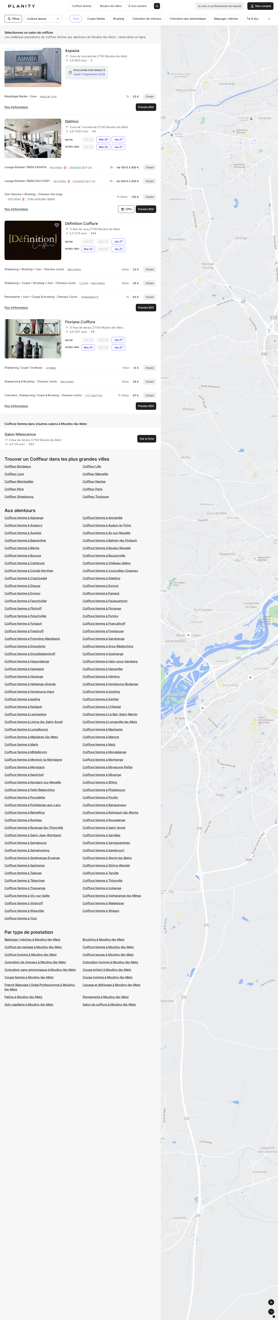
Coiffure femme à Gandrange (103, 639)
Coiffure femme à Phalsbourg (104, 790)
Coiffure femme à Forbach (23, 623)
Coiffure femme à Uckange (102, 888)
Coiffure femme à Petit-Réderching (30, 790)
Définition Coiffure (81, 223)
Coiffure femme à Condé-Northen (29, 571)
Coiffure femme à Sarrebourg (26, 843)
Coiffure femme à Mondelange (104, 752)
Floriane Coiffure (80, 322)
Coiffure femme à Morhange (103, 759)
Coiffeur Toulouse (96, 496)
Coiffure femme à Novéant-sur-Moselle (33, 782)
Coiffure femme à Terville (101, 873)
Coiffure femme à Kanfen (101, 699)
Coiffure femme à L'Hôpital (102, 707)
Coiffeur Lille (92, 466)
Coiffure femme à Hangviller (103, 669)
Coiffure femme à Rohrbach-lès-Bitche (110, 812)
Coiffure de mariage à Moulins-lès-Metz (33, 947)
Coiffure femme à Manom (101, 737)
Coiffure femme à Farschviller (26, 601)
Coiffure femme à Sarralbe (101, 835)
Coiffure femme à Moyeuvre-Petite (107, 767)
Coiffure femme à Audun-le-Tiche (107, 525)
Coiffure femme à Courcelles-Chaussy (110, 571)
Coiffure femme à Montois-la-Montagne (33, 759)
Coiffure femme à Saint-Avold (104, 827)
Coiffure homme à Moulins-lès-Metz (31, 954)
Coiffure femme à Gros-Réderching (108, 646)
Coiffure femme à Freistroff (24, 631)
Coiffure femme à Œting (100, 782)
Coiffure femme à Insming (101, 691)
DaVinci (71, 121)
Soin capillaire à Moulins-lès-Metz (29, 1004)
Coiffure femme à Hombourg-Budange (110, 684)
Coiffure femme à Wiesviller (24, 911)
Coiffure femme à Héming (101, 676)
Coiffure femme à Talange (23, 873)
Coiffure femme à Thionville (102, 880)
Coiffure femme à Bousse (23, 555)
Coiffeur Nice (14, 489)
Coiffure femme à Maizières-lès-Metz (31, 737)
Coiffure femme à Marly (21, 744)
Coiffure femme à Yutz (21, 918)
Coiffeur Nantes (94, 481)
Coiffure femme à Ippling (22, 699)
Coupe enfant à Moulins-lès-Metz (107, 970)
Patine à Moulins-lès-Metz (23, 997)
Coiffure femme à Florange (102, 608)
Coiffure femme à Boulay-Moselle (107, 548)
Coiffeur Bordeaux (18, 466)
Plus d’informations (16, 107)
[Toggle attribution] (274, 1316)
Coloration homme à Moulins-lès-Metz (110, 962)
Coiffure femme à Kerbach (23, 707)
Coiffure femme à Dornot (101, 586)
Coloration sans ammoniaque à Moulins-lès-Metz (40, 970)
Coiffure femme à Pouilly (100, 797)
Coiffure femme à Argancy (23, 525)
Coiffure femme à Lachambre (25, 714)
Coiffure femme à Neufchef (24, 775)
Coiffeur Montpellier (19, 481)
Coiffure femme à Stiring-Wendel (106, 865)
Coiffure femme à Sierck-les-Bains (107, 858)
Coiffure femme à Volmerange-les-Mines (112, 896)
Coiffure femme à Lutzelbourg (26, 729)
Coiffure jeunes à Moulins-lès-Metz (108, 954)
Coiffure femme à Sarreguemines (106, 843)
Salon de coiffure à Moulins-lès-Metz (109, 1004)
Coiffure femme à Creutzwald (26, 578)
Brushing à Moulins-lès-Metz (103, 939)
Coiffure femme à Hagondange (27, 661)
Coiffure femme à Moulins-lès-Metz (108, 947)
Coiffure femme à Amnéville (102, 518)
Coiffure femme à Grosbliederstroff (30, 654)
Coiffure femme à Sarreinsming (27, 850)
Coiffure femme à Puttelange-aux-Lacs (33, 805)
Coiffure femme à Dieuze (22, 586)
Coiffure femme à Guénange (103, 654)
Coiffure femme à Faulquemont (105, 601)
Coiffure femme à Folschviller (26, 616)
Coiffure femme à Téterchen (25, 880)
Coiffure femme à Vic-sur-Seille (27, 896)
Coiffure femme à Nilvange (102, 775)
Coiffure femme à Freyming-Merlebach (32, 639)
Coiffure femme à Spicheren (25, 865)
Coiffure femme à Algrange (24, 518)
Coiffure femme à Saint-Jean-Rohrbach (33, 835)
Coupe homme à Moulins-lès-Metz (108, 977)
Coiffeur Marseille (95, 474)
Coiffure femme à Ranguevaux (104, 805)
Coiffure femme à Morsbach (25, 767)
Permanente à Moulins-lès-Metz (106, 997)
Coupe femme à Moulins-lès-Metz (29, 977)
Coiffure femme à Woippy (101, 911)
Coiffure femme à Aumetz (23, 533)
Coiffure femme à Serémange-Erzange (32, 858)
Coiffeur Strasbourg (19, 496)
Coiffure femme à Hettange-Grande (30, 684)
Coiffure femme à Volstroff (24, 903)
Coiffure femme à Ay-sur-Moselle (106, 533)
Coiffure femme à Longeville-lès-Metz (110, 722)
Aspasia (72, 50)
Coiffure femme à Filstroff (23, 608)
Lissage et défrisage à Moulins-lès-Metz (112, 985)
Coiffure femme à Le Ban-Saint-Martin (110, 714)
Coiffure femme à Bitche (22, 548)
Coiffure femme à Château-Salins (107, 563)
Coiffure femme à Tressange (25, 888)
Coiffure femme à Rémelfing (25, 812)
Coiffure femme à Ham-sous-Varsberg (110, 661)
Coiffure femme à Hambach (24, 669)
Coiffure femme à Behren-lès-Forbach (110, 540)
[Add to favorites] (56, 52)
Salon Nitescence (20, 434)
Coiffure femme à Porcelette (25, 797)
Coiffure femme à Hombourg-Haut (29, 691)
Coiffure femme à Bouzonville (104, 555)
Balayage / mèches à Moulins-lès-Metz (32, 939)
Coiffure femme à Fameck (101, 593)
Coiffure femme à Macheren (103, 729)
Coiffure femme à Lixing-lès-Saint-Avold (34, 722)
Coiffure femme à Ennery (22, 593)
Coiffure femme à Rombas (23, 820)
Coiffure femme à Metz (99, 744)
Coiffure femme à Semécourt (103, 850)
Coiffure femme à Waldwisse (103, 903)
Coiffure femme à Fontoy (100, 616)
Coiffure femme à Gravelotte (25, 646)
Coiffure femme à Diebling (101, 578)
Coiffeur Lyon (14, 474)
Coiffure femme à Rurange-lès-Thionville (34, 827)
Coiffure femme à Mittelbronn (26, 752)
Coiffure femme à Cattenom (25, 563)
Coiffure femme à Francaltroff (104, 623)
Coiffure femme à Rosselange (104, 820)
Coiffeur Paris (93, 489)
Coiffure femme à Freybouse (103, 631)
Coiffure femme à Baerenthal (25, 540)
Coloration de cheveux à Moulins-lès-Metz (35, 962)
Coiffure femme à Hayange (24, 676)
